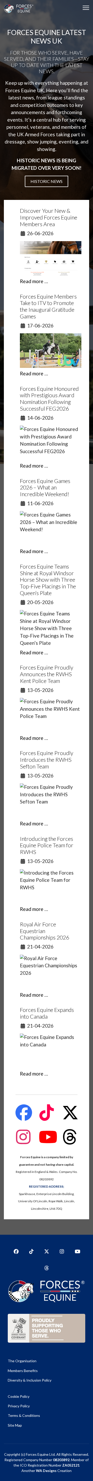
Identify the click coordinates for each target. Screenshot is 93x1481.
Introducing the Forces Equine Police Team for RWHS (46, 845)
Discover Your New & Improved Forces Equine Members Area (48, 217)
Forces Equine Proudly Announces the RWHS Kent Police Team (46, 674)
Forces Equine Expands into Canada (47, 1013)
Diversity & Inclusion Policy (29, 1380)
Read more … (34, 281)
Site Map (15, 1425)
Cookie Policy (18, 1396)
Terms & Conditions (24, 1415)
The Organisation (22, 1361)
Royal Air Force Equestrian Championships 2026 (44, 931)
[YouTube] (77, 1250)
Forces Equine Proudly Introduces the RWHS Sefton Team (46, 760)
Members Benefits (23, 1370)
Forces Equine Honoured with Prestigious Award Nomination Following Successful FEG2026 (49, 398)
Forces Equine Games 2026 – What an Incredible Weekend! (45, 488)
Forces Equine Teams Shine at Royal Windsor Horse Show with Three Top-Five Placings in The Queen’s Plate (48, 579)
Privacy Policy (19, 1406)
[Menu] (86, 7)
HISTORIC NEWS (46, 181)
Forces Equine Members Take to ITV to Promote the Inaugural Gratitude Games (48, 306)
